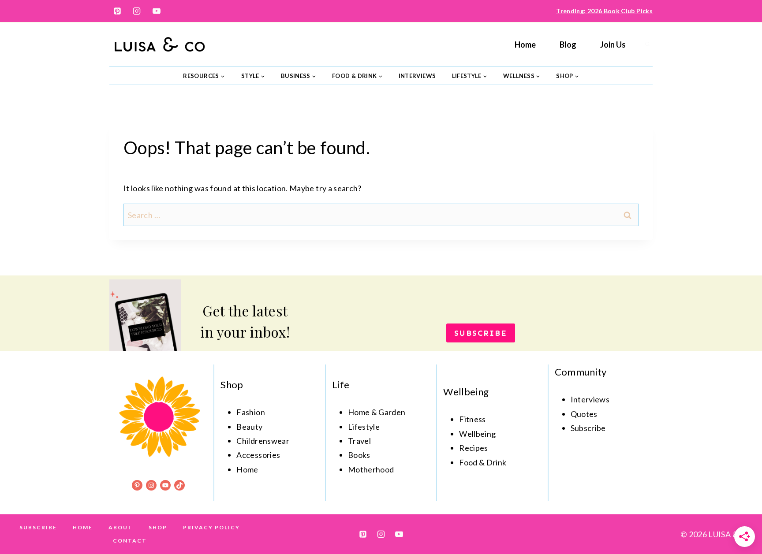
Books (359, 455)
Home (525, 44)
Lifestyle (364, 426)
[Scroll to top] (741, 520)
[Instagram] (137, 11)
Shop (158, 527)
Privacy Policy (211, 527)
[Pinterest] (117, 11)
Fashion (250, 412)
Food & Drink (482, 462)
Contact (130, 540)
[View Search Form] (647, 44)
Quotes (584, 414)
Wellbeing (477, 434)
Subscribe (38, 527)
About (120, 527)
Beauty (249, 426)
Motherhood (371, 469)
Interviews (417, 75)
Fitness (472, 419)
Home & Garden (377, 412)
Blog (568, 44)
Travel (359, 441)
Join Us (613, 44)
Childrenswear (262, 441)
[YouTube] (156, 11)
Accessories (258, 455)
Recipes (473, 448)
